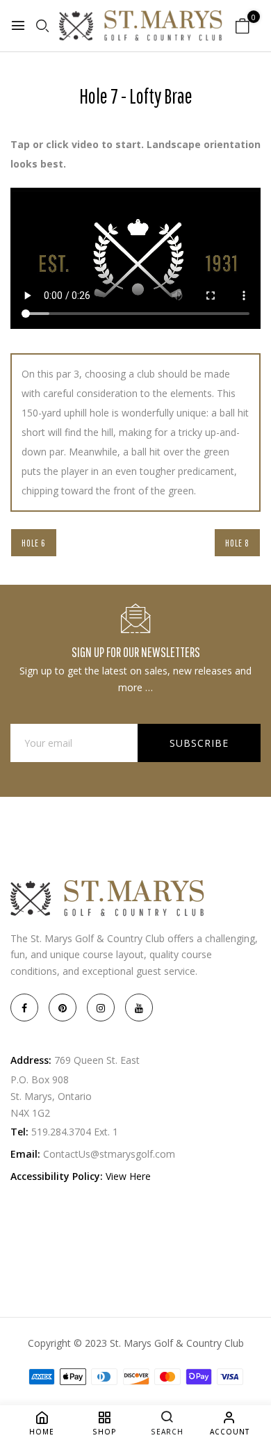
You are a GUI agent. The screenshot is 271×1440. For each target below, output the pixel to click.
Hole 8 (237, 543)
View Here (128, 1176)
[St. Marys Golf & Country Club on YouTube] (139, 1007)
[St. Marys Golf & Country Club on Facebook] (24, 1007)
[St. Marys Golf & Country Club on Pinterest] (62, 1007)
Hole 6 (34, 543)
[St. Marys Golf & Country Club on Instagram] (101, 1007)
